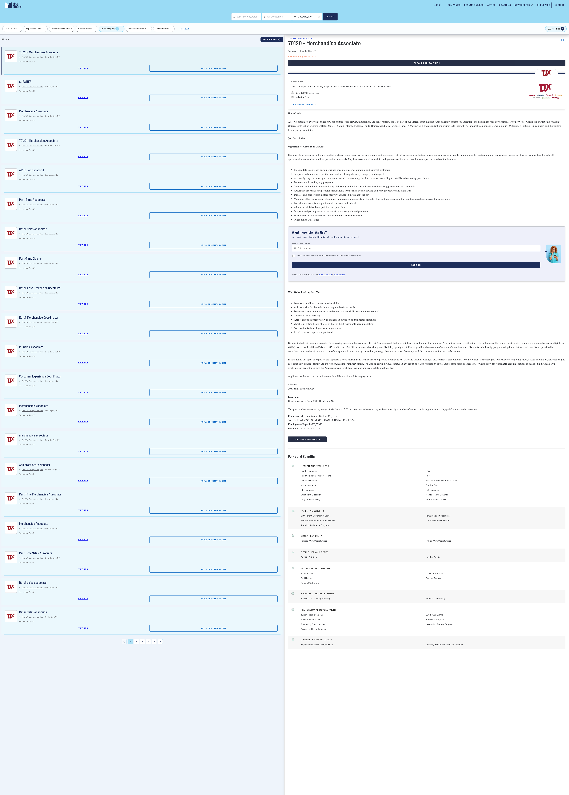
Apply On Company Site (213, 68)
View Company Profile (302, 104)
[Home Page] (13, 5)
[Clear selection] (319, 16)
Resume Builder (474, 5)
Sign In (559, 5)
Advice (491, 5)
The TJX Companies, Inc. (32, 57)
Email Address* (302, 243)
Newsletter (522, 5)
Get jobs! (416, 265)
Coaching (505, 5)
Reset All (184, 28)
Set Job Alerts (270, 39)
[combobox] (249, 16)
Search (330, 17)
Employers (543, 5)
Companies (454, 5)
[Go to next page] (160, 641)
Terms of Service (325, 274)
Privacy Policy (339, 274)
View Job (83, 68)
